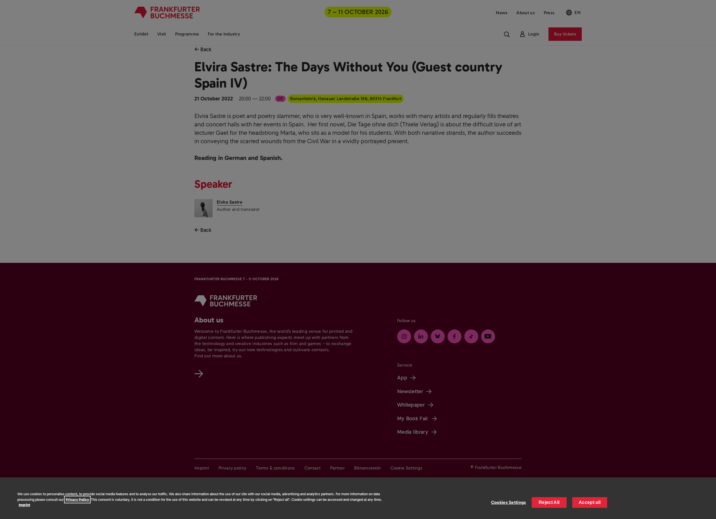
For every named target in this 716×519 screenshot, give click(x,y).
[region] (358, 498)
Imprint (24, 505)
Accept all (589, 502)
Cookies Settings (508, 502)
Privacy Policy (77, 499)
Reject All (549, 502)
